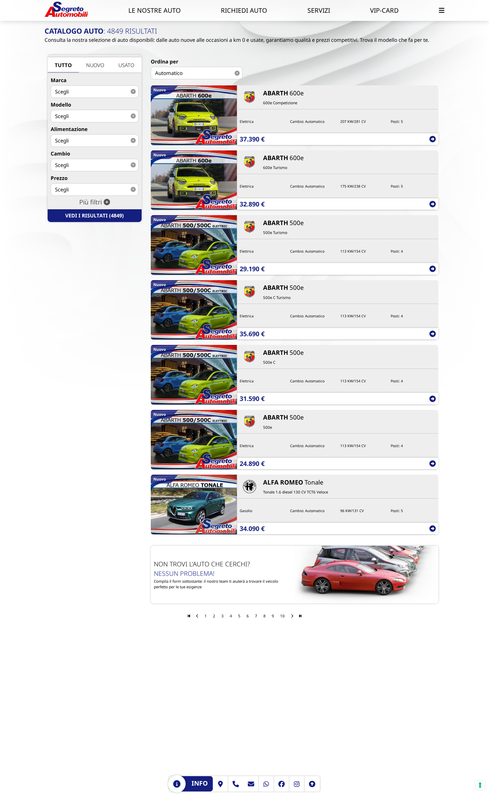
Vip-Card (384, 10)
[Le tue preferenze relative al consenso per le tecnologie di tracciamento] (480, 785)
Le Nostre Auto (154, 10)
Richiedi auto (244, 10)
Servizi (318, 10)
